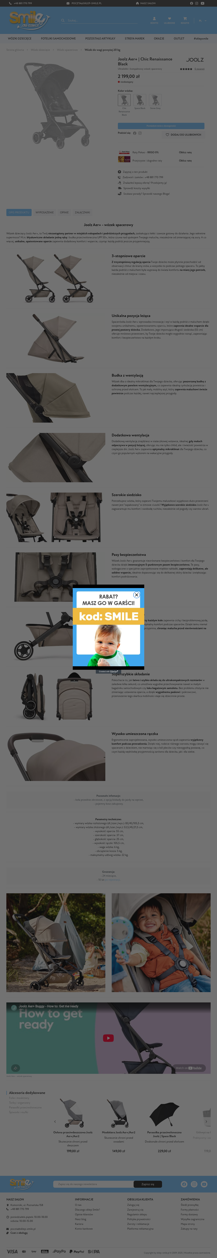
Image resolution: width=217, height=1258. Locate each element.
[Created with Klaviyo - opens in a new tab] (108, 672)
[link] (108, 627)
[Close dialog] (136, 595)
